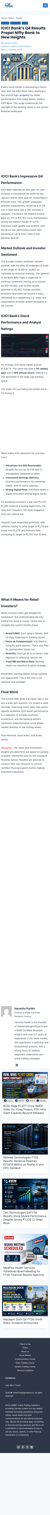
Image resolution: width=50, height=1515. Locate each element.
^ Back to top (25, 1344)
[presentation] (25, 1087)
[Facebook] (23, 1447)
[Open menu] (45, 5)
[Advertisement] (25, 143)
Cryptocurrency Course (25, 1359)
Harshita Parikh (10, 43)
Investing (15, 23)
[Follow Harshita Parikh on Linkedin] (16, 1065)
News (11, 18)
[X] (27, 1447)
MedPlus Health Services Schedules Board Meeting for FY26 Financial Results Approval (23, 1271)
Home (4, 18)
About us (25, 1351)
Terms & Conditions (25, 1370)
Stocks (19, 18)
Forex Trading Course (25, 1363)
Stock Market (25, 1355)
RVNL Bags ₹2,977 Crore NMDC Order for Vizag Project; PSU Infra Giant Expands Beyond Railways (24, 1109)
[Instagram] (18, 1447)
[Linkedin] (32, 1447)
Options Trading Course (25, 1366)
